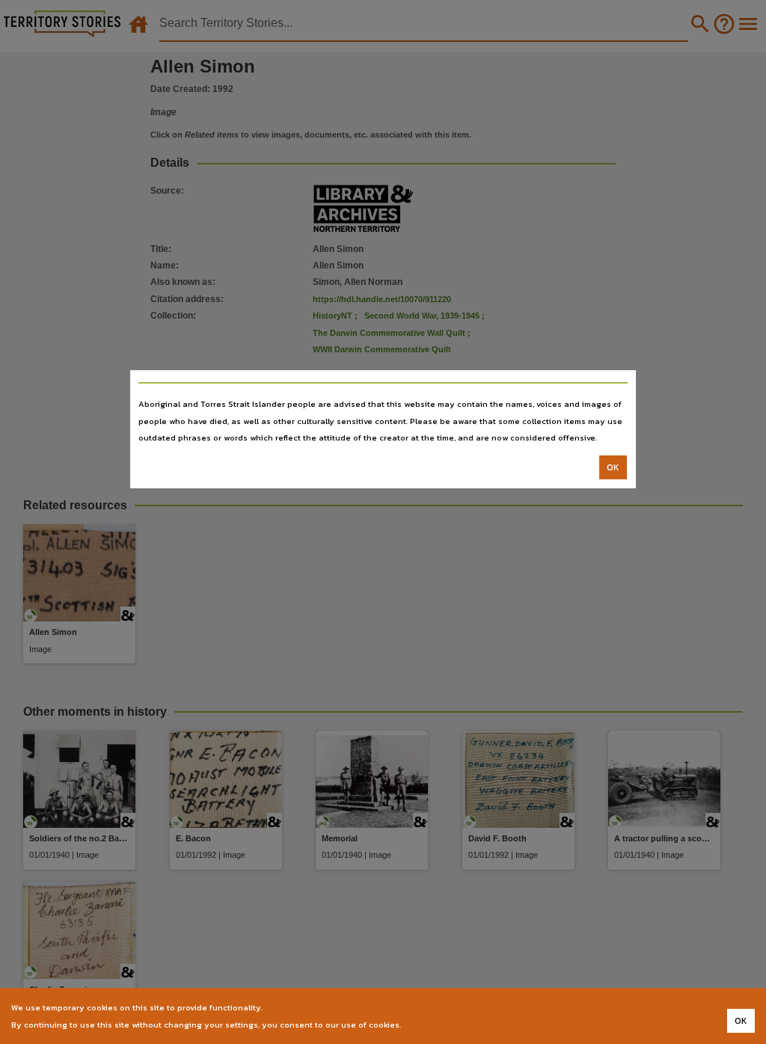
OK (613, 467)
